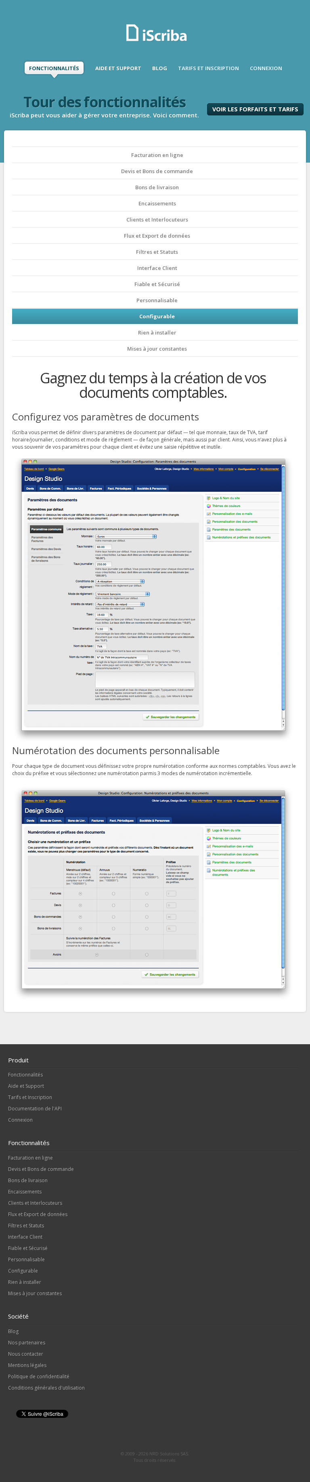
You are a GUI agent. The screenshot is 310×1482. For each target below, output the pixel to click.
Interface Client (157, 268)
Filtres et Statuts (157, 251)
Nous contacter (25, 1353)
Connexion (20, 1119)
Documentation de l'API (35, 1108)
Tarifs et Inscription (30, 1097)
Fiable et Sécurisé (157, 284)
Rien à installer (157, 332)
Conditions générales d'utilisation (46, 1387)
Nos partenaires (26, 1342)
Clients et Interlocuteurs (157, 219)
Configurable (157, 316)
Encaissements (157, 203)
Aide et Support (26, 1086)
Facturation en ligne (157, 155)
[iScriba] (157, 40)
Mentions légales (27, 1365)
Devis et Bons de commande (157, 171)
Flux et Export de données (157, 235)
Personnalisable (157, 300)
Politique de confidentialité (38, 1376)
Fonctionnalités (25, 1074)
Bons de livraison (157, 187)
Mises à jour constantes (157, 348)
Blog (13, 1331)
